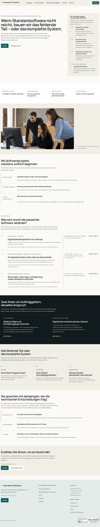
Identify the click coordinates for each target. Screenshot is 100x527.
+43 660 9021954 (74, 493)
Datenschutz (74, 506)
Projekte (64, 3)
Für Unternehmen (39, 3)
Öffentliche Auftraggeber (53, 3)
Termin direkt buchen (17, 468)
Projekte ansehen (16, 46)
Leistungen (29, 3)
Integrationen (20, 360)
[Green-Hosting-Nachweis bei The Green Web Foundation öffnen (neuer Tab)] (82, 520)
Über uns (71, 3)
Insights (41, 501)
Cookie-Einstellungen (77, 512)
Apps (45, 358)
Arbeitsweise (47, 408)
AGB (71, 509)
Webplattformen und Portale (47, 492)
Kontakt (96, 3)
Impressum (73, 503)
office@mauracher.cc (75, 495)
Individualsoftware (44, 489)
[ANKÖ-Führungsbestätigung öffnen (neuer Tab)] (94, 520)
